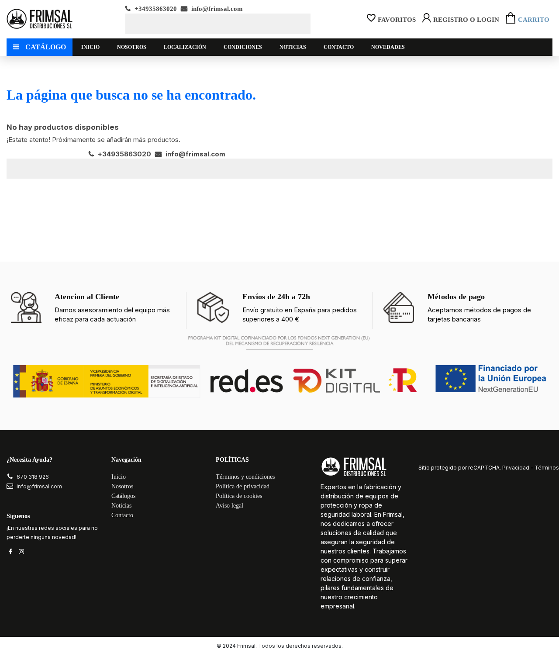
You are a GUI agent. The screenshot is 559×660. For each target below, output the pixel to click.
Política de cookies (239, 496)
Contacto (122, 515)
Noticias (121, 505)
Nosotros (122, 486)
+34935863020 (155, 8)
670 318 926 (33, 476)
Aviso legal (229, 505)
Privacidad (515, 467)
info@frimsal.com (216, 8)
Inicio (118, 476)
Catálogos (123, 496)
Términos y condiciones (245, 476)
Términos (547, 467)
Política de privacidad (242, 486)
